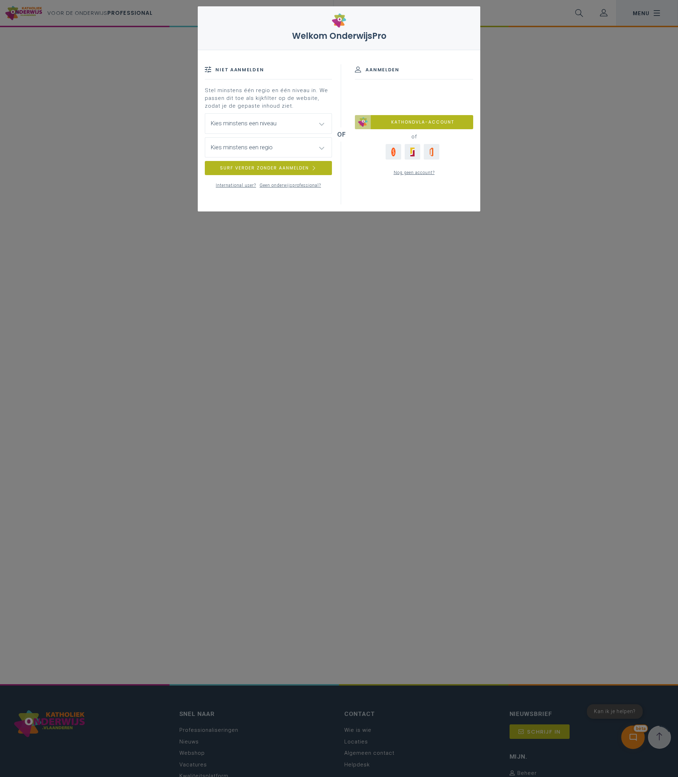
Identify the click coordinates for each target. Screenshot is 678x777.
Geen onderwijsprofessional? (290, 185)
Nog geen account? (414, 172)
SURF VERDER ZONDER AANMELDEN (264, 168)
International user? (236, 185)
